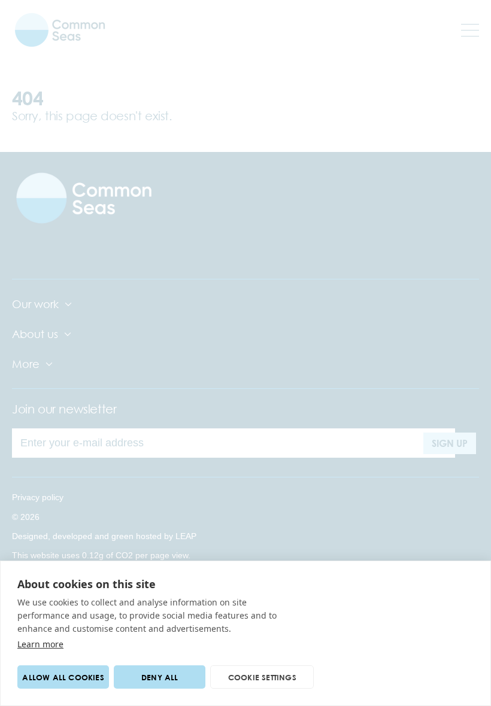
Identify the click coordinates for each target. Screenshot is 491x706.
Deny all (159, 677)
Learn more (40, 644)
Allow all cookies (63, 677)
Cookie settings (262, 677)
